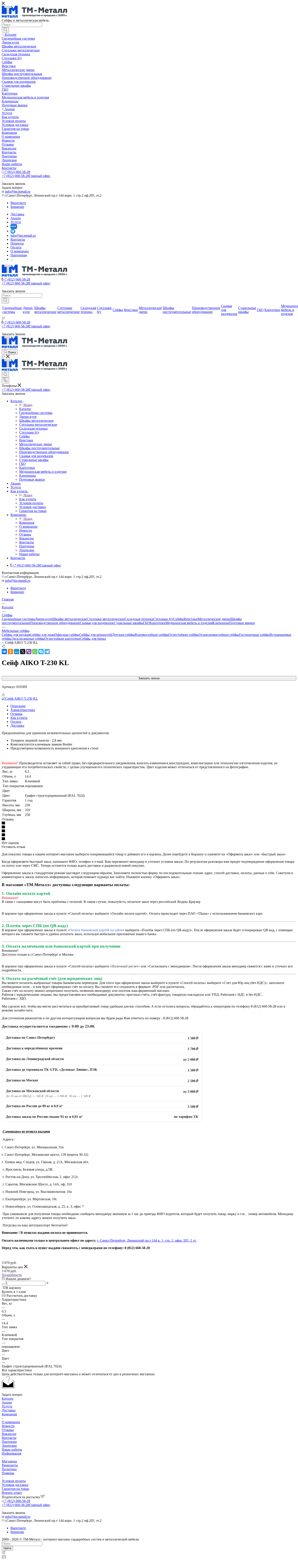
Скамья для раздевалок (97, 623)
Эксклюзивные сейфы (28, 638)
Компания (26, 522)
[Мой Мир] (16, 651)
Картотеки (157, 623)
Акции (7, 1402)
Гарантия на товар (15, 1489)
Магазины (9, 1461)
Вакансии (9, 1434)
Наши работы (12, 1449)
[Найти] (5, 30)
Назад (28, 405)
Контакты (9, 1438)
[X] (22, 651)
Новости (8, 1426)
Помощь (8, 1473)
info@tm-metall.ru (17, 191)
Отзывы (16, 714)
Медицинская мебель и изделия (188, 623)
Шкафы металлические (69, 619)
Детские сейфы (123, 635)
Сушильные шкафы (128, 623)
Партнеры (9, 1442)
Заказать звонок (149, 678)
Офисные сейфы (67, 635)
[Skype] (41, 651)
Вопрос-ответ (12, 1493)
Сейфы (178, 619)
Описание (18, 706)
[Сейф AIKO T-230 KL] (20, 698)
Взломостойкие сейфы (151, 635)
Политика (9, 1469)
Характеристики (22, 710)
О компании (11, 1422)
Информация (11, 1453)
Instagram (17, 207)
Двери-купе (43, 619)
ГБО (146, 623)
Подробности (12, 1275)
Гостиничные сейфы (254, 635)
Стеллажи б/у (163, 619)
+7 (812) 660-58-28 (16, 172)
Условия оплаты (14, 1481)
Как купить (27, 499)
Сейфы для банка (93, 638)
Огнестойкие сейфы (183, 635)
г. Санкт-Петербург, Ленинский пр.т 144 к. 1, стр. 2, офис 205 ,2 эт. (147, 1240)
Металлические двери (214, 619)
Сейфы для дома (42, 635)
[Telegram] (47, 651)
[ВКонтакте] (4, 651)
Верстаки (191, 619)
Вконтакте (18, 203)
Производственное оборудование (55, 623)
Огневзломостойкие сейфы (219, 635)
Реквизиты (10, 1465)
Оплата (15, 721)
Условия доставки (15, 1485)
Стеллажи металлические (106, 619)
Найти (7, 1548)
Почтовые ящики (242, 623)
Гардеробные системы (18, 619)
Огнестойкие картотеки (62, 638)
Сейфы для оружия (16, 635)
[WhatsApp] (35, 651)
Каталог (25, 409)
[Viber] (28, 651)
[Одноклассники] (10, 651)
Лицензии (9, 1445)
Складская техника (139, 619)
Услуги (7, 1406)
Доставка (17, 725)
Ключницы (220, 623)
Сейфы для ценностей (95, 635)
